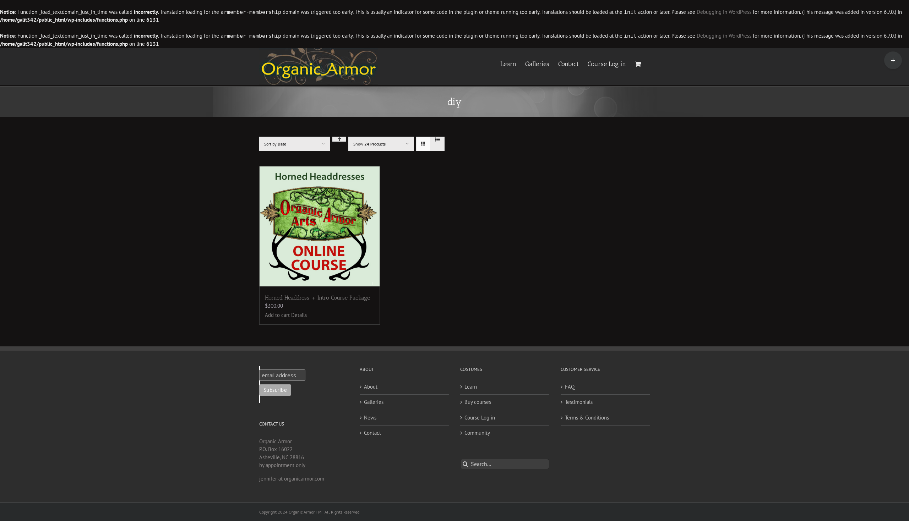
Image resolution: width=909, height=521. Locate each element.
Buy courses (477, 402)
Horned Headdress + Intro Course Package (317, 297)
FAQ (570, 386)
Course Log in (479, 417)
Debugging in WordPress (724, 12)
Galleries (373, 402)
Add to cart (277, 315)
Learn (470, 386)
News (370, 417)
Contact (372, 432)
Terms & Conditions (587, 417)
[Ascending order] (339, 139)
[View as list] (437, 139)
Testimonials (579, 402)
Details (299, 315)
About (370, 386)
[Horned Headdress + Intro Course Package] (320, 226)
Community (477, 432)
